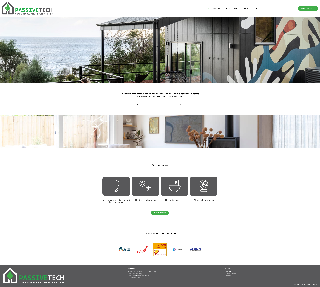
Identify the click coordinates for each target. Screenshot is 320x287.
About (228, 8)
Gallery (237, 8)
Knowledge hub (250, 8)
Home (207, 8)
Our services (218, 8)
